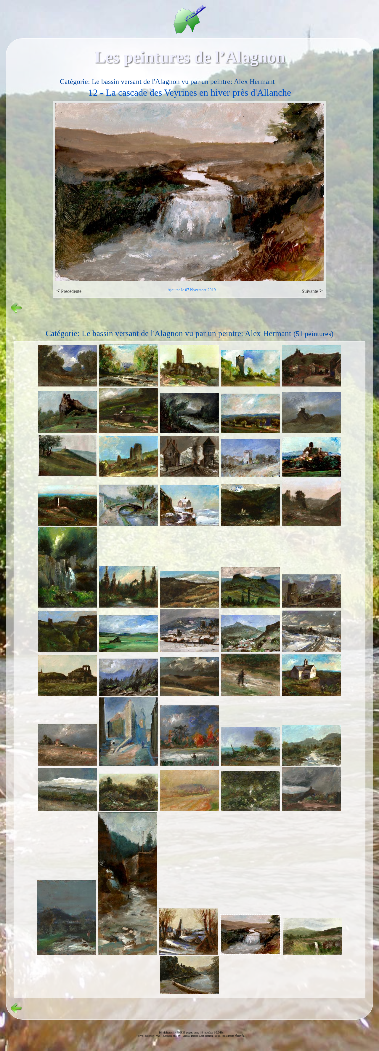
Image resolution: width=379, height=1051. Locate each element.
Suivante (312, 290)
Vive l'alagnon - (147, 1035)
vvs (158, 1035)
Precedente (68, 290)
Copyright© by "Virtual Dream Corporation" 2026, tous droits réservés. (204, 1035)
